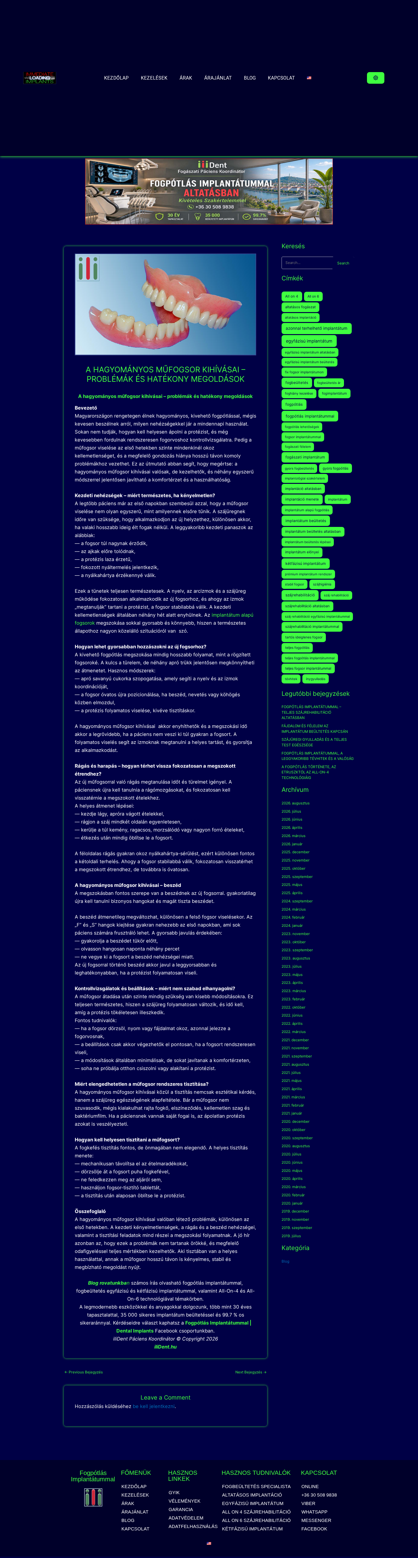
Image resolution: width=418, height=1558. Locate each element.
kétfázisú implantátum (305, 563)
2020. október (294, 1129)
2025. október (294, 868)
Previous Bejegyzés (83, 1372)
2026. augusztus (296, 803)
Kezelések (154, 77)
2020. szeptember (297, 1138)
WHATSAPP (314, 1512)
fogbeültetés (296, 382)
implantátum (337, 499)
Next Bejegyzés (251, 1372)
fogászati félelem (298, 447)
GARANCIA (181, 1509)
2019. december (295, 1211)
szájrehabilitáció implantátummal (312, 626)
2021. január (292, 1113)
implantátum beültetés (305, 520)
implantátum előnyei (302, 552)
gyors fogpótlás (335, 468)
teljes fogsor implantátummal (308, 668)
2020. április (292, 1178)
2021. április (292, 1088)
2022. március (294, 1031)
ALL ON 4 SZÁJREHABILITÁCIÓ (256, 1512)
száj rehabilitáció (336, 595)
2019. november (295, 1219)
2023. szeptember (297, 950)
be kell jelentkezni (154, 1406)
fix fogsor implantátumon (304, 372)
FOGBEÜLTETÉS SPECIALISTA (256, 1486)
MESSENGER (316, 1520)
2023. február (293, 999)
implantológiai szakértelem (305, 478)
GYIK (174, 1492)
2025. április (292, 893)
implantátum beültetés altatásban (313, 531)
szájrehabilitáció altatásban (307, 606)
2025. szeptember (297, 876)
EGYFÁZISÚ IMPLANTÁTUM (253, 1503)
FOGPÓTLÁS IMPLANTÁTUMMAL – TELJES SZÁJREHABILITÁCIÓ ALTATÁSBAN (311, 712)
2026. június (292, 819)
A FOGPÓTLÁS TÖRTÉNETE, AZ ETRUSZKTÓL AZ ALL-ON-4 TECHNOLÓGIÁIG (309, 772)
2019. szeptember (297, 1227)
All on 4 (291, 296)
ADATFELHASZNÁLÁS (193, 1526)
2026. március (294, 835)
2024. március (294, 909)
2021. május (292, 1080)
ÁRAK (185, 77)
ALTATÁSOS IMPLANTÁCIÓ (252, 1495)
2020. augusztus (296, 1146)
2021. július (291, 1072)
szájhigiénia (322, 584)
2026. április (292, 827)
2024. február (293, 917)
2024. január (292, 925)
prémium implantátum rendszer (308, 574)
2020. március (294, 1186)
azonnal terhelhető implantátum (316, 328)
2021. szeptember (297, 1056)
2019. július (291, 1236)
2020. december (296, 1121)
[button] (375, 78)
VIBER (308, 1503)
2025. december (296, 852)
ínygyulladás (315, 679)
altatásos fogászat (300, 307)
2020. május (292, 1170)
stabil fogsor (294, 584)
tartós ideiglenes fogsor (303, 637)
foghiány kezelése (299, 393)
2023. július (292, 966)
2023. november (296, 933)
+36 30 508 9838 (319, 1495)
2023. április (292, 982)
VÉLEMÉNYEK (185, 1501)
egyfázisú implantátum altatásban (310, 352)
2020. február (293, 1195)
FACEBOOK (314, 1529)
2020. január (292, 1203)
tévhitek (291, 679)
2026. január (292, 844)
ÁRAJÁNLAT (218, 77)
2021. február (293, 1105)
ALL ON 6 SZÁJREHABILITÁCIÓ (256, 1520)
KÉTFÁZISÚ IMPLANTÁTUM (252, 1529)
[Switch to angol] (309, 77)
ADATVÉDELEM (186, 1518)
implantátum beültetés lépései (308, 542)
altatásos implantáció (300, 317)
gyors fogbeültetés (299, 468)
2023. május (292, 974)
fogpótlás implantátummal (310, 416)
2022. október (294, 1007)
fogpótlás (294, 404)
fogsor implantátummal (303, 437)
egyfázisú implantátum (309, 341)
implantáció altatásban (303, 489)
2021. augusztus (295, 1064)
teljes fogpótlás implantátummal (310, 658)
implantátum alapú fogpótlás (307, 510)
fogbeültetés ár (329, 383)
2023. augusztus (296, 958)
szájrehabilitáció (300, 595)
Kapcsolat (281, 77)
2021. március (293, 1097)
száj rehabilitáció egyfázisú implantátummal (317, 616)
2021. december (295, 1040)
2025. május (292, 884)
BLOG (250, 77)
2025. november (296, 860)
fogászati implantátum (305, 457)
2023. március (294, 991)
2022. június (292, 1015)
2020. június (292, 1162)
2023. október (294, 942)
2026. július (291, 811)
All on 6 (313, 296)
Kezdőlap (116, 77)
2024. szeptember (297, 901)
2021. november (295, 1048)
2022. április (292, 1023)
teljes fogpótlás (297, 647)
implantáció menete (302, 499)
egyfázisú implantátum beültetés (309, 362)
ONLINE (310, 1486)
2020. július (291, 1154)
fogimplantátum (334, 393)
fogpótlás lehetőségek (302, 427)
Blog (285, 1261)
